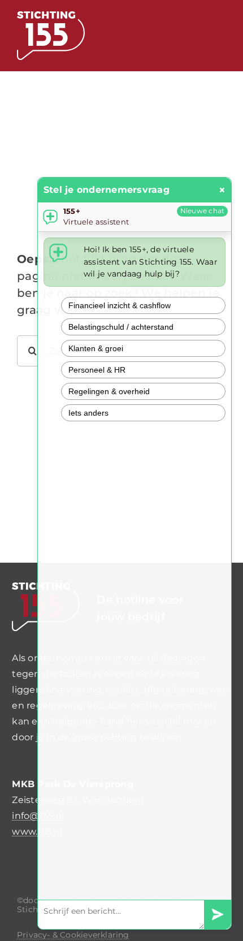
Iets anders (88, 412)
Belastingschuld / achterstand (120, 326)
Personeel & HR (96, 369)
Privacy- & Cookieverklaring (73, 935)
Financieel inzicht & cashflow (119, 305)
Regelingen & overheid (109, 391)
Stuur (217, 914)
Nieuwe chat (202, 211)
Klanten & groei (95, 348)
